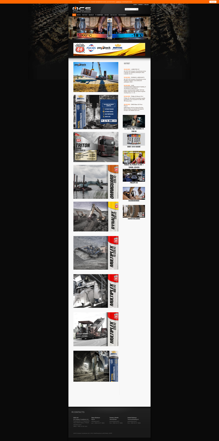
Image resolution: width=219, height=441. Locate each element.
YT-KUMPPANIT (99, 15)
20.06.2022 (134, 77)
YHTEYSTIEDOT (122, 15)
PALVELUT (91, 15)
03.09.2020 (135, 87)
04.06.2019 (133, 96)
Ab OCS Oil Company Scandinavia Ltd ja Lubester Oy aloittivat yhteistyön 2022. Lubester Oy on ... (135, 72)
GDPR (110, 433)
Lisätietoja (118, 1)
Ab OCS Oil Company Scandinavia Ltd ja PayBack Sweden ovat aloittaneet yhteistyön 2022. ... (135, 81)
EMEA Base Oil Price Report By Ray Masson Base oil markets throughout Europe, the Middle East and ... (134, 109)
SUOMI (135, 4)
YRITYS (79, 15)
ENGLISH (146, 4)
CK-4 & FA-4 (113, 15)
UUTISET (107, 15)
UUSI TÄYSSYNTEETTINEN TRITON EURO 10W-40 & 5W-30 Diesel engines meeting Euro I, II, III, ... (134, 91)
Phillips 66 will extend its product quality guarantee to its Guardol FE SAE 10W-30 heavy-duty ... (134, 99)
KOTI (74, 15)
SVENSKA (140, 4)
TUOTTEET (84, 15)
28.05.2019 (133, 105)
